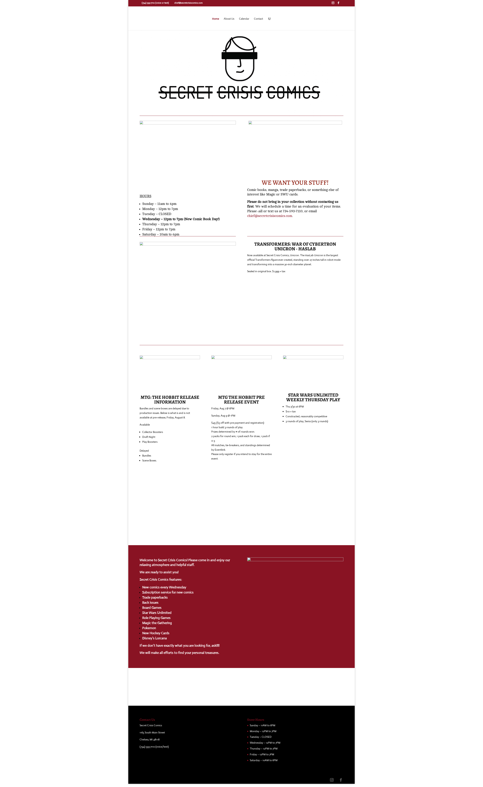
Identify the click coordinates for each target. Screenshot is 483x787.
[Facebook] (338, 4)
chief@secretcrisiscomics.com (269, 216)
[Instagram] (333, 4)
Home (215, 18)
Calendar (244, 18)
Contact (258, 18)
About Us (229, 18)
